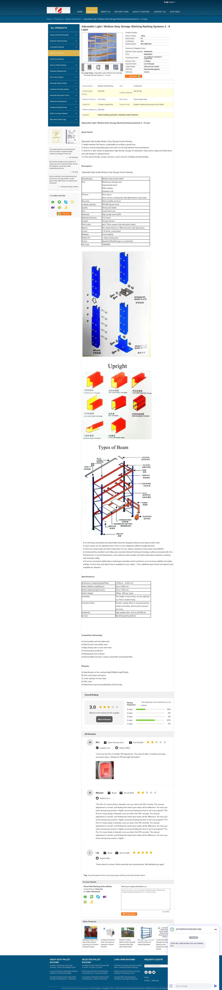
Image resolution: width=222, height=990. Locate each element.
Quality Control (141, 12)
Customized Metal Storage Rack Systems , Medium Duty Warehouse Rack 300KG (164, 944)
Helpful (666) (105, 858)
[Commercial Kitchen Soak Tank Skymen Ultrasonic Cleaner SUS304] (109, 932)
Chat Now (174, 12)
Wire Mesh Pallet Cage (58, 119)
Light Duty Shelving (57, 59)
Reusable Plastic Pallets (58, 83)
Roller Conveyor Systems (59, 113)
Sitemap (155, 980)
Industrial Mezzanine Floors (59, 95)
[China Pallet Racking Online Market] (60, 10)
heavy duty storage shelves (135, 875)
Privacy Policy (67, 988)
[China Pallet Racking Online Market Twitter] (153, 972)
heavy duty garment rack (96, 875)
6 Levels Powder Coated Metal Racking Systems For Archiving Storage (64, 972)
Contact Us (160, 12)
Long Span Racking (57, 47)
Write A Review (104, 719)
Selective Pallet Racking (58, 41)
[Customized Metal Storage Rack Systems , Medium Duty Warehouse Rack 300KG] (165, 932)
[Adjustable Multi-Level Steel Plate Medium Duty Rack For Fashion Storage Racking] (91, 932)
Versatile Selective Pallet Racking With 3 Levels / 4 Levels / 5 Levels (95, 966)
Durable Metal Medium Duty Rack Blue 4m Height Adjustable (146, 942)
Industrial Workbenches (58, 71)
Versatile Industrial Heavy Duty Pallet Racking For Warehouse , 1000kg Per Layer (63, 979)
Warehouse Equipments (58, 101)
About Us (105, 12)
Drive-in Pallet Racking (58, 65)
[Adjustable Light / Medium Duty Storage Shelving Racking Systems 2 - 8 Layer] (102, 47)
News (146, 977)
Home (79, 12)
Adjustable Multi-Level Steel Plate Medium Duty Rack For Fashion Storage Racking (90, 943)
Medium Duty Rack (73, 19)
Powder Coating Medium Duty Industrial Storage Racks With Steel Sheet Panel (127, 943)
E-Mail (147, 980)
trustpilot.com (105, 748)
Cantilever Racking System (59, 89)
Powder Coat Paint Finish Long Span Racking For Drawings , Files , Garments (127, 973)
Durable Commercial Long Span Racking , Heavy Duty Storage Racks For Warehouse (63, 967)
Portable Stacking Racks (58, 107)
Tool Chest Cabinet (56, 77)
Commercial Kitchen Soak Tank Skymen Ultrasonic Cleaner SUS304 (108, 943)
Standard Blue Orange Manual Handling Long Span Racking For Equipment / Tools (126, 979)
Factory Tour (121, 12)
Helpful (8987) (124, 748)
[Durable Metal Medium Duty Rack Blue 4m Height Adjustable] (146, 933)
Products (92, 12)
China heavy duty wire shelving (84, 988)
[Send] (216, 986)
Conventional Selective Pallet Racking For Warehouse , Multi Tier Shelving (95, 978)
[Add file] (171, 986)
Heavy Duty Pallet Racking (59, 35)
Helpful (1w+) (105, 798)
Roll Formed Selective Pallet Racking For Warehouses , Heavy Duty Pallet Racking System (95, 973)
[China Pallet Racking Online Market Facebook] (149, 972)
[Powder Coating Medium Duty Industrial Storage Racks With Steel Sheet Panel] (128, 932)
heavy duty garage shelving (115, 875)
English (171, 2)
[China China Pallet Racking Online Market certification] (56, 136)
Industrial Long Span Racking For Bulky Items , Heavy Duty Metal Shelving (128, 966)
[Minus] (215, 929)
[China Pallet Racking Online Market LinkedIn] (146, 972)
